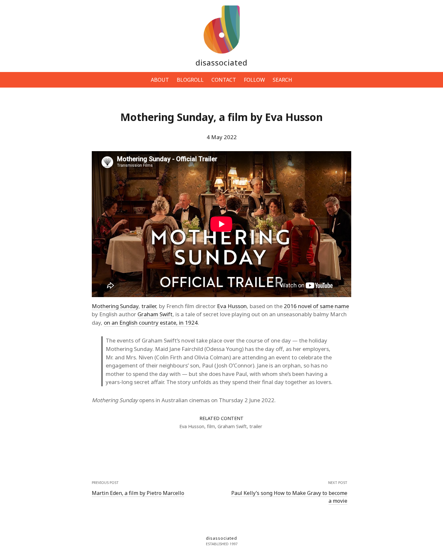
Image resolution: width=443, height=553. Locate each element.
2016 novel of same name (316, 306)
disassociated (221, 62)
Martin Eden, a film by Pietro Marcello (138, 493)
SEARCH (282, 79)
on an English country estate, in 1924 (151, 322)
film (211, 426)
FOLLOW (254, 79)
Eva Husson (232, 306)
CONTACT (223, 79)
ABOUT (160, 79)
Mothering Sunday (115, 306)
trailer (148, 306)
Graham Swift (155, 314)
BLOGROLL (190, 79)
